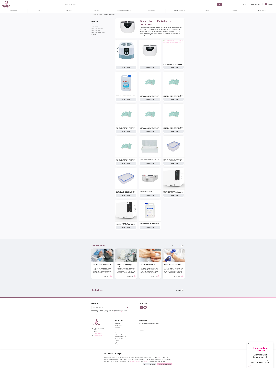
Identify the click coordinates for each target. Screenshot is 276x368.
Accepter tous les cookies (164, 364)
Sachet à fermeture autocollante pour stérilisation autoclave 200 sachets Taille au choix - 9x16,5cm (149, 127)
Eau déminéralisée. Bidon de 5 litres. (125, 95)
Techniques (117, 331)
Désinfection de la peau (96, 30)
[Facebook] (141, 307)
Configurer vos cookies (149, 364)
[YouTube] (145, 307)
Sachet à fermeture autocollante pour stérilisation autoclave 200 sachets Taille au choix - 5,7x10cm (149, 95)
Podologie (117, 340)
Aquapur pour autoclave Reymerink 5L (149, 223)
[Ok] (127, 307)
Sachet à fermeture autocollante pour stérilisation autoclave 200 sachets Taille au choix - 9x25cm (173, 127)
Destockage (97, 290)
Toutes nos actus (176, 245)
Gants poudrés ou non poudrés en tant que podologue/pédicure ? (102, 265)
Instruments (117, 327)
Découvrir (178, 290)
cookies (161, 357)
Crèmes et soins (118, 334)
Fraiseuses (117, 329)
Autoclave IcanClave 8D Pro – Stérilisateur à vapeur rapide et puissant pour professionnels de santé (173, 191)
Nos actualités (98, 245)
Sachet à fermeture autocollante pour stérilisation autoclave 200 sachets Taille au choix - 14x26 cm (173, 95)
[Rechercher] (219, 4)
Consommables (94, 26)
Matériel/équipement (119, 338)
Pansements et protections (120, 336)
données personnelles (135, 361)
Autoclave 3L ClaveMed (146, 191)
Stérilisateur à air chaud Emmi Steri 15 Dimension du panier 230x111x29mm (173, 63)
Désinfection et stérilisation (98, 24)
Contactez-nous (142, 330)
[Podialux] (6, 4)
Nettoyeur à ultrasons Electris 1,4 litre (125, 63)
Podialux (95, 14)
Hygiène (100, 14)
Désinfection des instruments (98, 32)
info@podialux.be (98, 335)
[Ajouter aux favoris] (135, 41)
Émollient (93, 34)
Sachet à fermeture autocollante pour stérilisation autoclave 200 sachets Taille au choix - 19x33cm (125, 159)
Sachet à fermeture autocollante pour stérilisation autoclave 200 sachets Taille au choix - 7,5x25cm (125, 127)
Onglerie (117, 342)
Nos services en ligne (119, 345)
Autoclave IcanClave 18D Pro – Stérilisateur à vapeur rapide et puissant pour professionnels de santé (126, 223)
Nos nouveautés (118, 325)
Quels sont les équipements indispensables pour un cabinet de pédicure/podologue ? (126, 265)
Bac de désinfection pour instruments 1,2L (149, 159)
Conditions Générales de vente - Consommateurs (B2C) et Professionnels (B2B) (149, 324)
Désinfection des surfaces (97, 28)
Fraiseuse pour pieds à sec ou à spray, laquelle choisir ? (172, 265)
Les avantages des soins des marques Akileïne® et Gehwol (148, 265)
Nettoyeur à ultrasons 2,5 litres (147, 63)
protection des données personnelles (115, 311)
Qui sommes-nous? (143, 326)
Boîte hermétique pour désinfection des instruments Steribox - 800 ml (125, 191)
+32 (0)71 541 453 (98, 333)
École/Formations (118, 344)
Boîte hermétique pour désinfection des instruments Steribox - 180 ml (172, 159)
